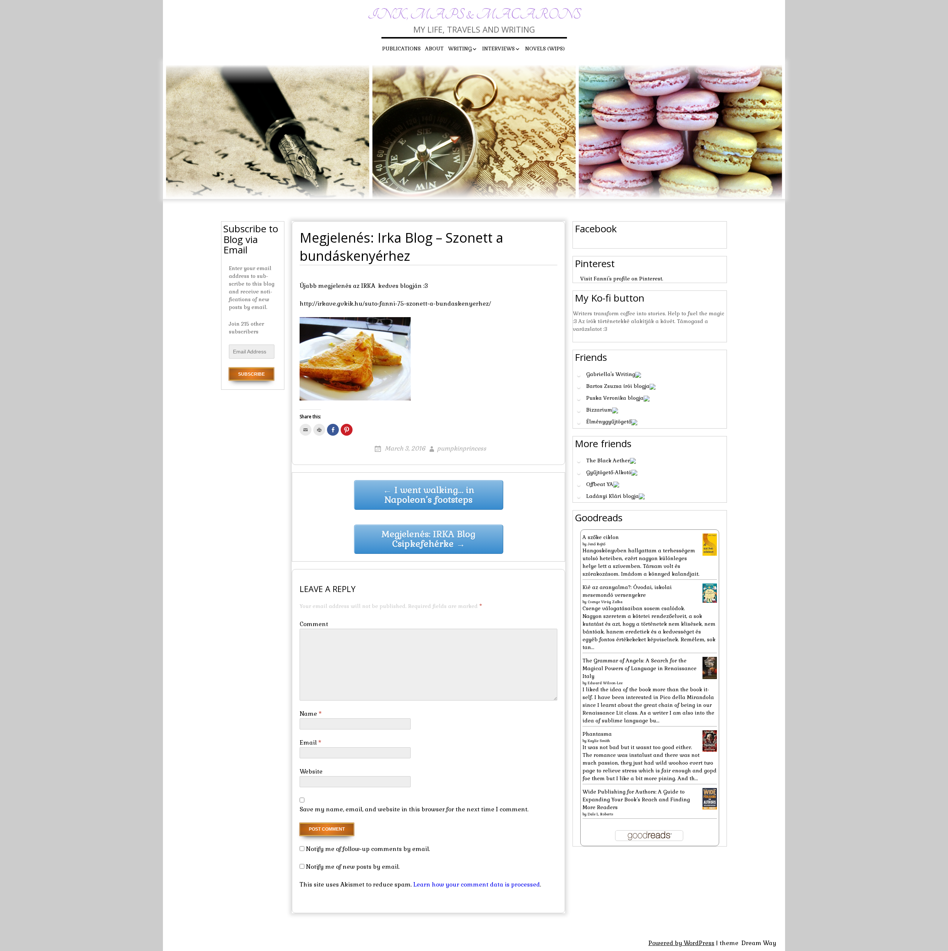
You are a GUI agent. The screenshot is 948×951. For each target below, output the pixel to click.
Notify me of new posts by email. (353, 867)
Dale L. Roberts (600, 814)
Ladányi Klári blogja (612, 496)
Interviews (498, 48)
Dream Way (758, 943)
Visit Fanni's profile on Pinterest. (621, 278)
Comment (314, 624)
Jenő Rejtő (596, 544)
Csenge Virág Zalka (605, 601)
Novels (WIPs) (545, 48)
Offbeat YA (599, 484)
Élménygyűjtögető (608, 421)
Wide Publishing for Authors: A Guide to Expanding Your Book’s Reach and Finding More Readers (636, 799)
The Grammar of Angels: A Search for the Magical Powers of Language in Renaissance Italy (640, 668)
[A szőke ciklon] (709, 544)
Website (311, 771)
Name (311, 714)
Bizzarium (599, 409)
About (434, 48)
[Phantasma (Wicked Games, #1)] (709, 740)
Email (310, 742)
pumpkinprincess (461, 448)
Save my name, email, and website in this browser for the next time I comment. (414, 809)
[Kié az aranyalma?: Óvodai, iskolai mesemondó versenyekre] (709, 592)
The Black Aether (608, 460)
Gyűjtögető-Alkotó (608, 472)
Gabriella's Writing (610, 374)
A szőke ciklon (601, 537)
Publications (401, 48)
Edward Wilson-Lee (605, 683)
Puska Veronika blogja (615, 398)
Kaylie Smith (599, 740)
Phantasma (597, 734)
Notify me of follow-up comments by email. (368, 849)
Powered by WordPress (681, 943)
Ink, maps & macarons (474, 15)
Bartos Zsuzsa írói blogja (618, 386)
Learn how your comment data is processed (476, 884)
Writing (460, 48)
